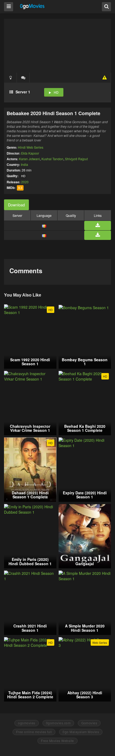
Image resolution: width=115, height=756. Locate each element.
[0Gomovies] (32, 6)
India (24, 164)
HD (56, 92)
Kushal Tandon (52, 158)
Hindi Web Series (30, 147)
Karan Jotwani (29, 158)
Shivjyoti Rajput (76, 158)
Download (16, 204)
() (23, 77)
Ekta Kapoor (30, 153)
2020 (25, 182)
